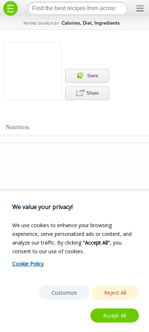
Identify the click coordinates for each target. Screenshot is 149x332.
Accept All (115, 315)
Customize (64, 292)
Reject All (115, 292)
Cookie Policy (28, 263)
